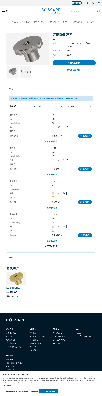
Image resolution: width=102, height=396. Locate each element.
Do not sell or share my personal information (21, 391)
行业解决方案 (57, 333)
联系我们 (76, 3)
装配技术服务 (11, 343)
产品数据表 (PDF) (74, 70)
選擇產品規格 (75, 63)
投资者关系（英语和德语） (16, 363)
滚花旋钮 (76, 22)
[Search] (97, 11)
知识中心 (36, 350)
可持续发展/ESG (12, 370)
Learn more (7, 386)
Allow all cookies (49, 391)
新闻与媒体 (10, 366)
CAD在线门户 (34, 340)
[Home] (7, 22)
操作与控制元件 (53, 22)
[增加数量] (67, 127)
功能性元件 (26, 22)
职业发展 (9, 359)
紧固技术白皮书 (35, 343)
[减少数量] (53, 127)
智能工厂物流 (11, 336)
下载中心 (32, 333)
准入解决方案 (39, 22)
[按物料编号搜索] (34, 106)
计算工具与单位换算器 (37, 336)
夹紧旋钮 (66, 22)
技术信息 (32, 346)
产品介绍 (15, 22)
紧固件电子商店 (15, 347)
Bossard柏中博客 (59, 336)
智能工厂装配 (11, 340)
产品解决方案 (11, 333)
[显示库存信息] (53, 131)
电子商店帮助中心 (59, 340)
